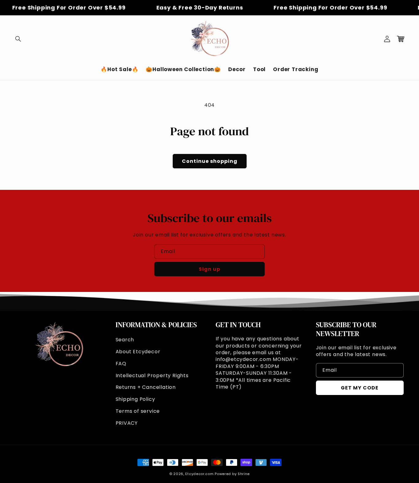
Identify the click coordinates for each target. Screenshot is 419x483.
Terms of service (138, 411)
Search (125, 339)
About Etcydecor (138, 351)
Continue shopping (209, 161)
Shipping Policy (135, 399)
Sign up (209, 269)
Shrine (244, 473)
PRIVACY (127, 423)
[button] (18, 39)
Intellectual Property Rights (152, 375)
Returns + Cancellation (146, 387)
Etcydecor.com (199, 473)
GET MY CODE (360, 387)
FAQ (121, 363)
